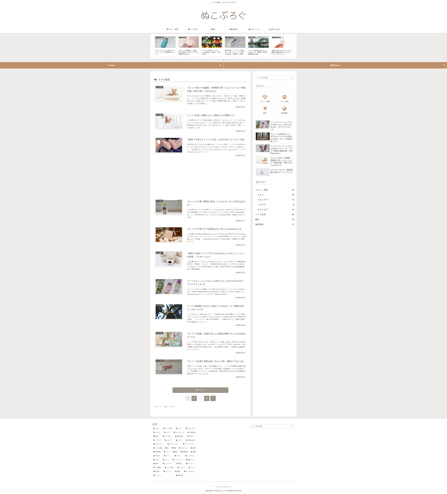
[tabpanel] (165, 45)
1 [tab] (220, 60)
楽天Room (335, 65)
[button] (292, 77)
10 (207, 398)
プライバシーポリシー (223, 487)
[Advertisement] (200, 176)
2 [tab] (223, 60)
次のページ (200, 390)
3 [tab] (227, 60)
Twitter (111, 65)
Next (295, 46)
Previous (152, 46)
